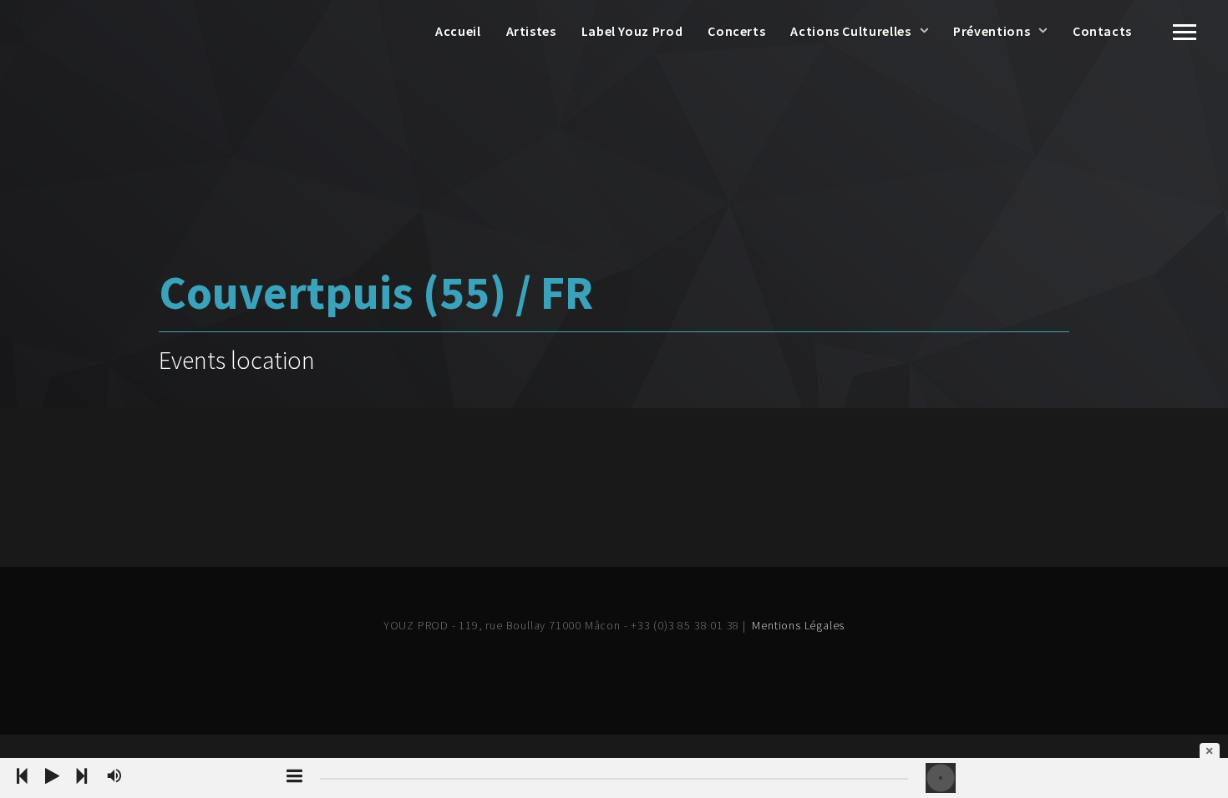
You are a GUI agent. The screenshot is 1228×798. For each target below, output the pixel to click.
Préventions (991, 31)
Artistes (531, 31)
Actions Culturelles (850, 31)
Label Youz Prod (632, 31)
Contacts (1102, 31)
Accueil (457, 31)
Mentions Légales (798, 625)
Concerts (736, 31)
